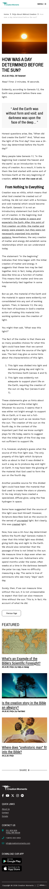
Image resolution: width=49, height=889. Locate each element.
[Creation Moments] (10, 4)
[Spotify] (22, 795)
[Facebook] (3, 795)
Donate (5, 816)
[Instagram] (17, 795)
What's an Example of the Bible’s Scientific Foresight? (21, 661)
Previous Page (11, 613)
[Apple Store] (12, 868)
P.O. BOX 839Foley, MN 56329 (13, 831)
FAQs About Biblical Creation (24, 14)
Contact (5, 813)
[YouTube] (7, 795)
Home (6, 14)
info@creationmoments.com (18, 843)
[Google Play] (12, 860)
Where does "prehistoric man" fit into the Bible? (24, 749)
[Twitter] (12, 795)
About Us (6, 809)
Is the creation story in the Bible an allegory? (24, 705)
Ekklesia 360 (42, 885)
